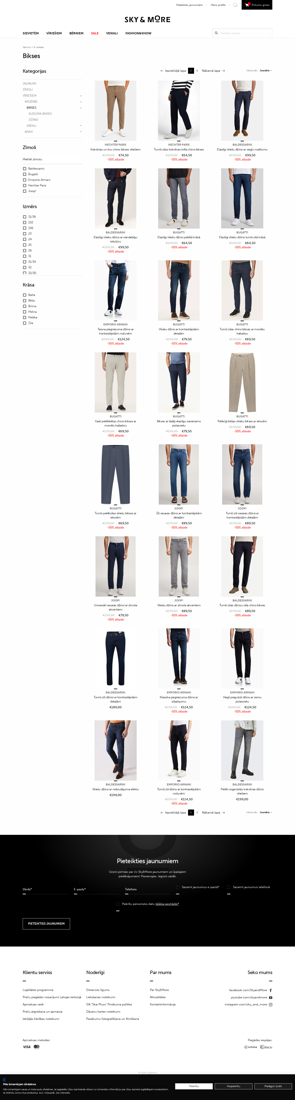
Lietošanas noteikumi (100, 997)
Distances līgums (98, 990)
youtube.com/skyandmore (249, 997)
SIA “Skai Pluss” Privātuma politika (109, 1004)
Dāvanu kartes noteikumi (103, 1011)
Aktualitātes (158, 997)
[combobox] (265, 70)
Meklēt (216, 33)
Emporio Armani (115, 324)
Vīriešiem (54, 33)
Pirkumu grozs (259, 4)
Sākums (27, 47)
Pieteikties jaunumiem (189, 4)
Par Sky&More (159, 990)
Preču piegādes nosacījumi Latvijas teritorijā (52, 997)
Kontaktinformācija (163, 1004)
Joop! (178, 508)
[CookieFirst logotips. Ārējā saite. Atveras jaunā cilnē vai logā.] (4, 1080)
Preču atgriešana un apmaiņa (42, 1011)
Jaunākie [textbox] (265, 70)
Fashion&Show (138, 33)
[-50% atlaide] (115, 111)
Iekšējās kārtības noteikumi (41, 1019)
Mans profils (218, 4)
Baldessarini (242, 144)
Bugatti (179, 232)
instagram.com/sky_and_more (246, 1004)
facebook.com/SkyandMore (248, 990)
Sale (95, 33)
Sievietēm (31, 33)
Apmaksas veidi (33, 1004)
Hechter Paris (115, 144)
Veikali (112, 33)
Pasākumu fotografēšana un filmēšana (112, 1019)
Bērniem (76, 33)
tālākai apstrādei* (167, 904)
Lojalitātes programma (38, 990)
